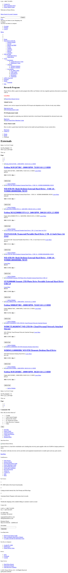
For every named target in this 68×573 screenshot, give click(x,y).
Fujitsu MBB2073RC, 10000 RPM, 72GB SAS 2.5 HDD (27, 305)
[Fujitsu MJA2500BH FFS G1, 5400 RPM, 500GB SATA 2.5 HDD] (22, 209)
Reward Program (8, 469)
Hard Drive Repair (9, 564)
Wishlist (6, 27)
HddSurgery (7, 546)
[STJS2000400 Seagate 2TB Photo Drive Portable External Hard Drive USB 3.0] (25, 278)
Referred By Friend (11, 419)
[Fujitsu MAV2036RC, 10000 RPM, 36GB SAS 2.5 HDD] (20, 368)
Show (2, 149)
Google (8, 415)
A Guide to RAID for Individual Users (14, 538)
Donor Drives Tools (9, 548)
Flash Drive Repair (9, 565)
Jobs (5, 474)
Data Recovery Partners (10, 567)
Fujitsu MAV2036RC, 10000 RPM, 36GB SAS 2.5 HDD (27, 372)
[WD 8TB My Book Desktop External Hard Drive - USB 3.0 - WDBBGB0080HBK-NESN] (29, 185)
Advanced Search (8, 432)
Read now (6, 119)
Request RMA (8, 437)
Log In (6, 29)
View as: (3, 152)
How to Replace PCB (9, 5)
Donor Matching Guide (10, 465)
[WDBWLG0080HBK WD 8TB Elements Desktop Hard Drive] (21, 346)
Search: (3, 17)
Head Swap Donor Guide (10, 535)
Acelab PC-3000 (8, 545)
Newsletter (3, 525)
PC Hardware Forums (12, 420)
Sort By (3, 148)
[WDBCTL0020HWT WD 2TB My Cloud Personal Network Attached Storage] (25, 323)
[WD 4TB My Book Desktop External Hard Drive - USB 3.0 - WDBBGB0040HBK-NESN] (29, 254)
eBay (5, 554)
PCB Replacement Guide (10, 463)
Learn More (7, 95)
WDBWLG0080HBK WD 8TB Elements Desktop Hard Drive (30, 350)
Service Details (8, 462)
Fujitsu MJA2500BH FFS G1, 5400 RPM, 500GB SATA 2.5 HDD (31, 212)
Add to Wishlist (11, 183)
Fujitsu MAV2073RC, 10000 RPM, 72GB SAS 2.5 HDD (27, 167)
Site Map (6, 429)
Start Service (7, 460)
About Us (6, 471)
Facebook (6, 556)
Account (6, 26)
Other (7, 423)
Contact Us (7, 4)
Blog (5, 475)
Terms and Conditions (10, 468)
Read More (3, 454)
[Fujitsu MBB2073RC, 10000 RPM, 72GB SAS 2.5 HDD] (20, 301)
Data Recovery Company (12, 422)
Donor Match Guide (9, 7)
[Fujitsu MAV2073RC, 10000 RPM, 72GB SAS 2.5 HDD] (20, 164)
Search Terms (7, 431)
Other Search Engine (11, 417)
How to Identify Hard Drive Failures (13, 537)
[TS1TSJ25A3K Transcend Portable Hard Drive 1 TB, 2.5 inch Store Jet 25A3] (25, 230)
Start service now (8, 108)
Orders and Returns (9, 434)
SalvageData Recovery (10, 466)
